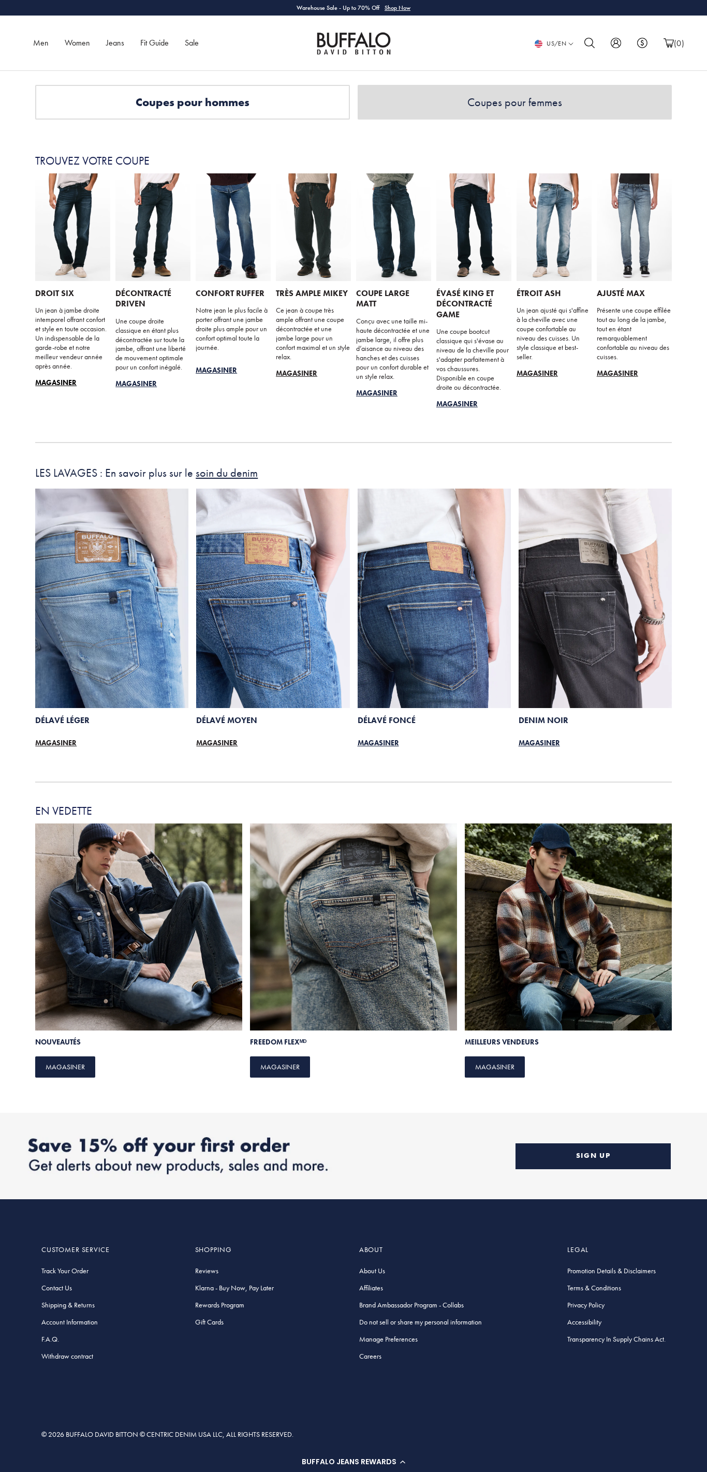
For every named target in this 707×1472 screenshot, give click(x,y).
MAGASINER (296, 373)
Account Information (69, 1322)
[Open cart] (669, 43)
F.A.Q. (50, 1339)
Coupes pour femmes (514, 102)
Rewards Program (219, 1304)
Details (406, 8)
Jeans (115, 42)
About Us (372, 1270)
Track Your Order (65, 1270)
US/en (556, 43)
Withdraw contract (67, 1356)
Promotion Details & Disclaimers (611, 1270)
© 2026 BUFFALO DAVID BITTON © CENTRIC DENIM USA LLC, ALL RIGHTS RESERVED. (167, 1434)
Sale (192, 42)
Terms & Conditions (594, 1287)
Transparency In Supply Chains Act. (616, 1339)
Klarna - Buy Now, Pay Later (234, 1287)
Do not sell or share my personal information (420, 1322)
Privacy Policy (586, 1304)
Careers (370, 1356)
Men (41, 42)
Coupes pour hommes (192, 102)
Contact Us (56, 1287)
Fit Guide (154, 42)
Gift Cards (209, 1322)
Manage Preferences (388, 1339)
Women (77, 42)
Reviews (206, 1270)
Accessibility (584, 1322)
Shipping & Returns (68, 1304)
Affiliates (371, 1287)
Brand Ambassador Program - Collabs (411, 1304)
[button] (353, 1461)
